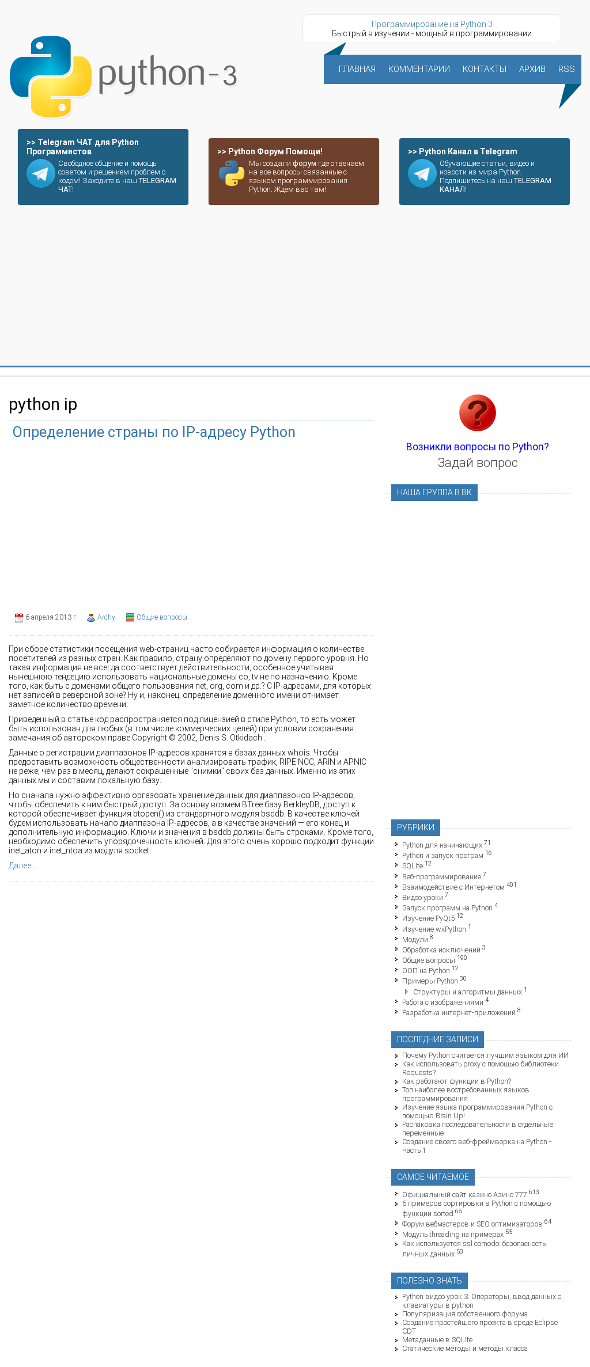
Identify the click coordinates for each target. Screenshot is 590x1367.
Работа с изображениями (442, 1002)
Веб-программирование (441, 876)
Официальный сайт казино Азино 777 (464, 1194)
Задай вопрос (478, 462)
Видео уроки (422, 897)
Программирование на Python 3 (432, 24)
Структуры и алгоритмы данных (467, 992)
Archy (106, 617)
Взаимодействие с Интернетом (453, 887)
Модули (415, 939)
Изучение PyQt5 (428, 918)
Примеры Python (430, 981)
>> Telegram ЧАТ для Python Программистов (83, 147)
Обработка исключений (441, 949)
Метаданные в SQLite (437, 1339)
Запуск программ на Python (447, 907)
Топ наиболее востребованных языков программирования (466, 1094)
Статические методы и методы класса (465, 1348)
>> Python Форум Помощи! (270, 151)
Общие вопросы (162, 617)
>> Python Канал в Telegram (462, 151)
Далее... (22, 865)
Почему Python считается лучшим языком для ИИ (485, 1055)
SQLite (412, 866)
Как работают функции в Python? (456, 1081)
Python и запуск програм (442, 855)
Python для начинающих (442, 845)
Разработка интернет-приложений (459, 1012)
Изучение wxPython (434, 929)
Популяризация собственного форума (465, 1313)
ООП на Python (426, 970)
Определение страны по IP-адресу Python (154, 432)
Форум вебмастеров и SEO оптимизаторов (472, 1224)
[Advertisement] (295, 286)
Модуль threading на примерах (453, 1235)
